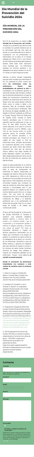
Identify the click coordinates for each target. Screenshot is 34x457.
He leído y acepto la (15, 429)
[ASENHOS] (17, 3)
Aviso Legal (9, 449)
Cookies (17, 451)
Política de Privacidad (22, 449)
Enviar (6, 441)
